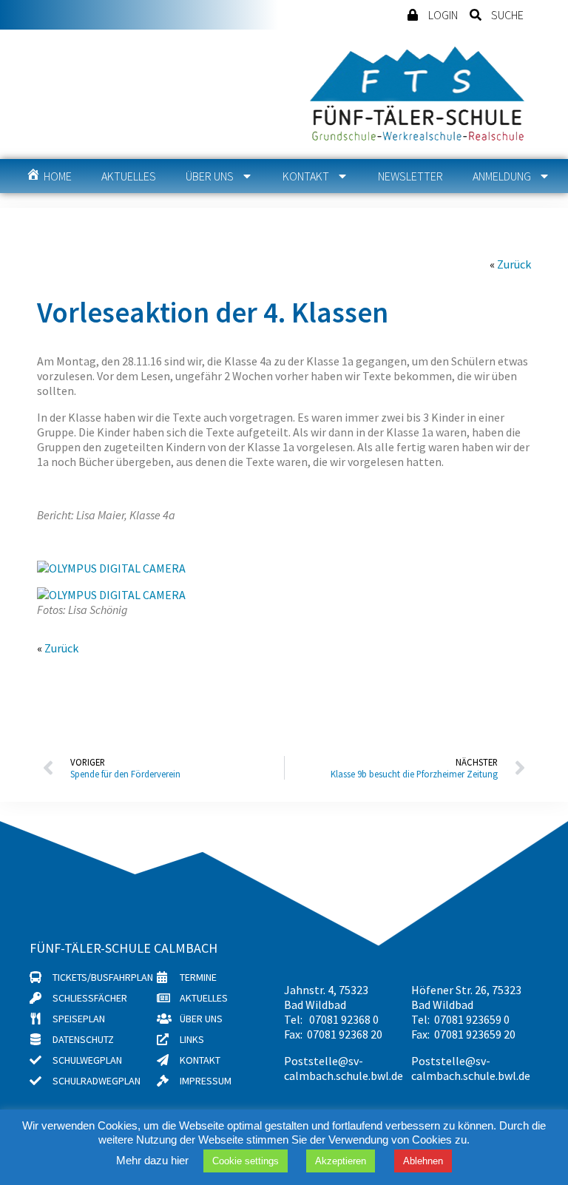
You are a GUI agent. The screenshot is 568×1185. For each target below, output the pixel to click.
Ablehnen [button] (423, 1161)
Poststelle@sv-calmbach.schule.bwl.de (343, 1068)
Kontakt (306, 176)
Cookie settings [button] (245, 1161)
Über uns (210, 176)
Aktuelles (128, 176)
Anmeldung (502, 176)
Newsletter (410, 176)
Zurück (514, 264)
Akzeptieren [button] (340, 1161)
